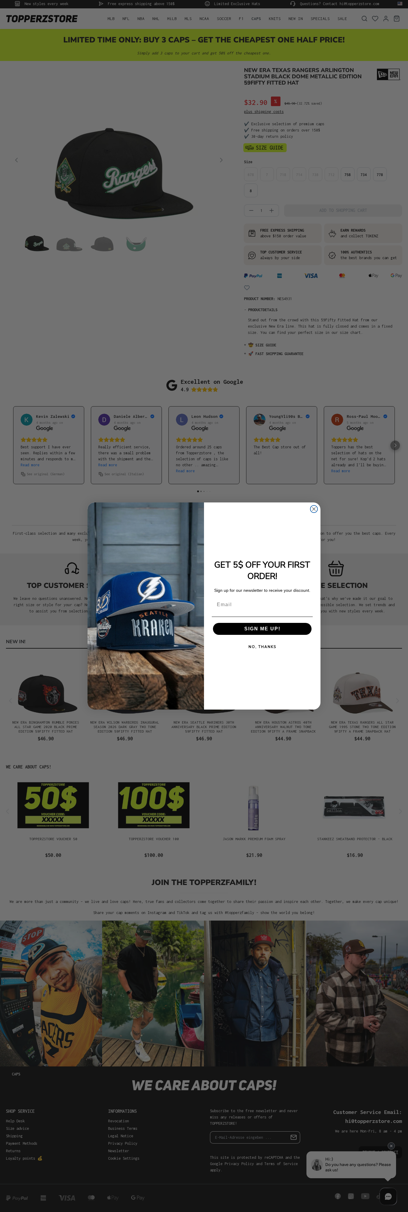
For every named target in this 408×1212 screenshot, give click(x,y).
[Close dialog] (313, 509)
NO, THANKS (262, 646)
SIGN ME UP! (262, 628)
